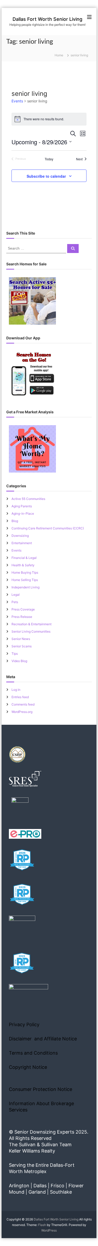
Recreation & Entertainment (31, 624)
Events (17, 101)
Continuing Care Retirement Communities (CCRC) (47, 528)
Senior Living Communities (30, 631)
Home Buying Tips (24, 572)
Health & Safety (22, 565)
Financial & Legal (24, 558)
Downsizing (20, 536)
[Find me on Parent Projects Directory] (20, 807)
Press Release (21, 617)
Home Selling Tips (24, 580)
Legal (15, 595)
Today (49, 159)
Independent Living (25, 587)
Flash (42, 1225)
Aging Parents (21, 506)
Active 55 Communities (28, 499)
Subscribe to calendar (46, 176)
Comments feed (22, 704)
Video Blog (19, 661)
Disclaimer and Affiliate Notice (43, 1038)
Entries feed (20, 697)
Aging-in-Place (22, 513)
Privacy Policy (24, 1024)
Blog (14, 521)
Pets (14, 602)
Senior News (20, 639)
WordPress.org (21, 712)
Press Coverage (23, 609)
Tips (14, 654)
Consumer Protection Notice (40, 1089)
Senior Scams (21, 646)
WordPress (49, 1230)
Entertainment (21, 543)
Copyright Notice (28, 1067)
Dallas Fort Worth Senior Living (47, 19)
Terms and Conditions (33, 1053)
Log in (15, 690)
